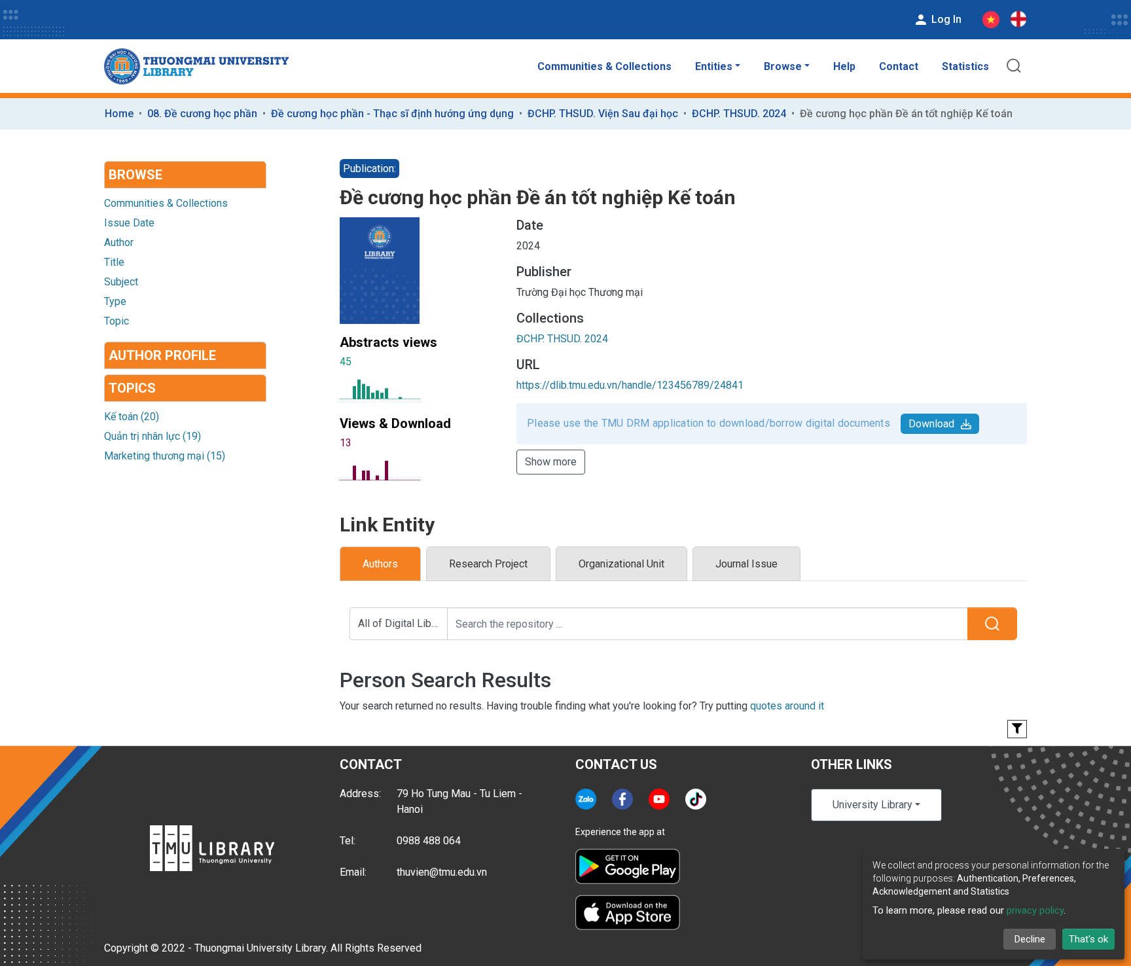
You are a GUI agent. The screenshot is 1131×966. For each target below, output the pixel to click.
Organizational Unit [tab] (621, 564)
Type (115, 301)
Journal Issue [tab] (746, 564)
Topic (116, 321)
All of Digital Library (403, 623)
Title (114, 262)
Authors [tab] (380, 564)
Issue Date (129, 223)
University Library (872, 804)
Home (119, 113)
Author (119, 242)
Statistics (965, 66)
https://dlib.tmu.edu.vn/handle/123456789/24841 (630, 385)
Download (931, 424)
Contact (898, 66)
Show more (551, 462)
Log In (945, 19)
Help (844, 66)
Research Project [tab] (488, 564)
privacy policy (1035, 910)
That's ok (1088, 939)
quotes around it (787, 706)
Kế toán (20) (131, 416)
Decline (1029, 939)
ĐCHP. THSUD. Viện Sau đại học (603, 113)
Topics (132, 388)
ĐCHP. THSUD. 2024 (739, 113)
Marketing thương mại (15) (164, 456)
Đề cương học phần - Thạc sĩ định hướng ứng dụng (392, 113)
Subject (121, 282)
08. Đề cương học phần (202, 113)
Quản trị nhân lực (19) (152, 436)
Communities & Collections (604, 66)
